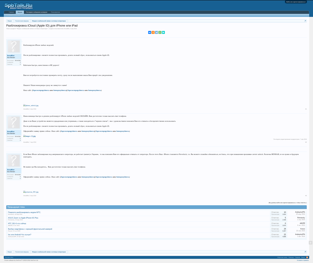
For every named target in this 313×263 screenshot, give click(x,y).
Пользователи (55, 12)
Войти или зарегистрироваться (296, 2)
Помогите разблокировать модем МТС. (24, 212)
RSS (307, 257)
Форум (20, 12)
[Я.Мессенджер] (163, 32)
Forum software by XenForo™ (21, 260)
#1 (306, 109)
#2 (306, 142)
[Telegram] (156, 32)
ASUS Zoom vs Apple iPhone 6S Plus (23, 218)
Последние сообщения (13, 15)
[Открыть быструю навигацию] (305, 21)
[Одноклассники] (153, 32)
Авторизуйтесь (59, 90)
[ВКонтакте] (149, 32)
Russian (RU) (9, 257)
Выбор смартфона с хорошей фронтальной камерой (30, 229)
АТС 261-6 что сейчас (17, 223)
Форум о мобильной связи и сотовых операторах (32, 28)
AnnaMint (66, 28)
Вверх (303, 257)
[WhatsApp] (159, 32)
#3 (306, 195)
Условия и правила (303, 260)
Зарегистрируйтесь (41, 90)
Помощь (291, 257)
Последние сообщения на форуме (36, 12)
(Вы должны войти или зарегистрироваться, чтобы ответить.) (288, 202)
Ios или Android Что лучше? (19, 235)
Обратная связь (282, 257)
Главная (11, 12)
